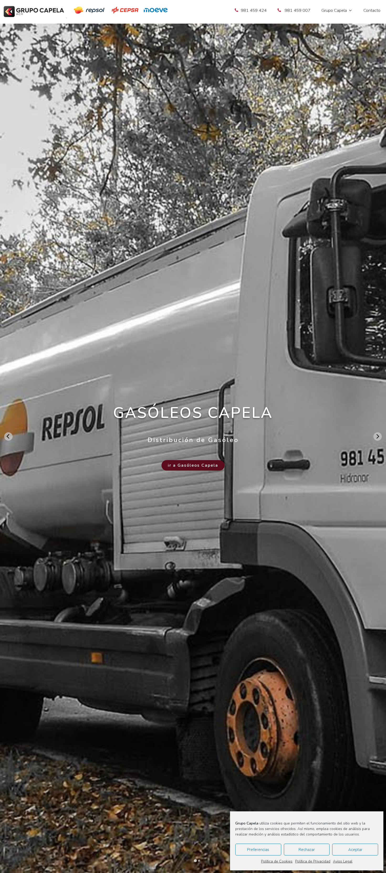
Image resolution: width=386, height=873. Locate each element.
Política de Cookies (277, 861)
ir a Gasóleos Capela (193, 465)
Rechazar (307, 849)
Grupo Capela (334, 10)
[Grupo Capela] (34, 12)
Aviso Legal (342, 861)
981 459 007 (297, 10)
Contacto (371, 10)
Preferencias (258, 849)
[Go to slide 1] (195, 860)
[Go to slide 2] (199, 861)
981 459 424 (254, 10)
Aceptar (355, 849)
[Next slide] (377, 436)
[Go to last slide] (8, 436)
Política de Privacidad (312, 861)
